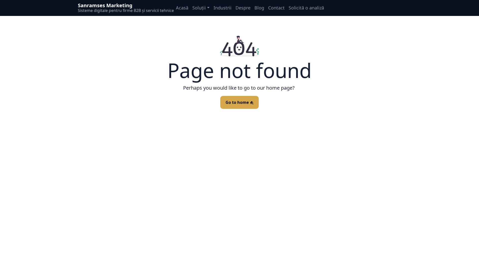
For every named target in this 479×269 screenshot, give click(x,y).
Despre (243, 8)
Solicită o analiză (306, 8)
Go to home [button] (238, 102)
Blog (259, 8)
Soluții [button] (199, 8)
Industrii (223, 8)
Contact (276, 8)
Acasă (182, 8)
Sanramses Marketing (105, 5)
